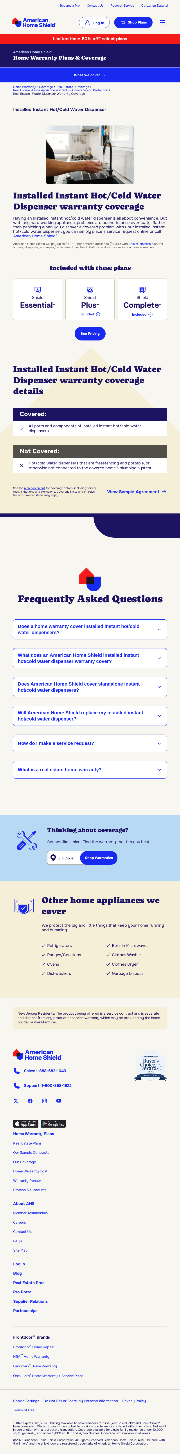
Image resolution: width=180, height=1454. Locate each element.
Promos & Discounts (29, 1190)
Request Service (122, 5)
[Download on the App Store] (25, 1126)
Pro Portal (22, 1292)
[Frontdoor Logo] (37, 1054)
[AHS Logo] (34, 22)
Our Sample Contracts (31, 1152)
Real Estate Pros (28, 1282)
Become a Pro (70, 5)
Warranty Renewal (28, 1180)
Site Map (20, 1250)
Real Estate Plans (27, 1143)
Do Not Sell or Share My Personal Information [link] (80, 1401)
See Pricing (90, 333)
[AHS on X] (16, 1101)
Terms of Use (23, 1410)
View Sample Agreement (133, 492)
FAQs (17, 1241)
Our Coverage (24, 1162)
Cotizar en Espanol (154, 5)
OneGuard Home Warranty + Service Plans (48, 1376)
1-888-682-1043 (51, 1070)
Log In (98, 23)
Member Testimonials (30, 1213)
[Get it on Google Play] (53, 1126)
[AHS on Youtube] (58, 1101)
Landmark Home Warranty (35, 1366)
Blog (17, 1273)
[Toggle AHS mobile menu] (162, 22)
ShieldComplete (140, 244)
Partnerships (25, 1310)
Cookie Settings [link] (26, 1401)
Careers (19, 1222)
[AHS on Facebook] (30, 1101)
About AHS (23, 1203)
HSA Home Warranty (31, 1356)
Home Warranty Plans (33, 1133)
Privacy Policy (134, 1401)
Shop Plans (137, 22)
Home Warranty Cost (30, 1171)
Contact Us (95, 5)
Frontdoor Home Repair (33, 1347)
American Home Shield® (35, 236)
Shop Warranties (99, 857)
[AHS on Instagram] (44, 1101)
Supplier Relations (30, 1301)
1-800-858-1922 (56, 1085)
